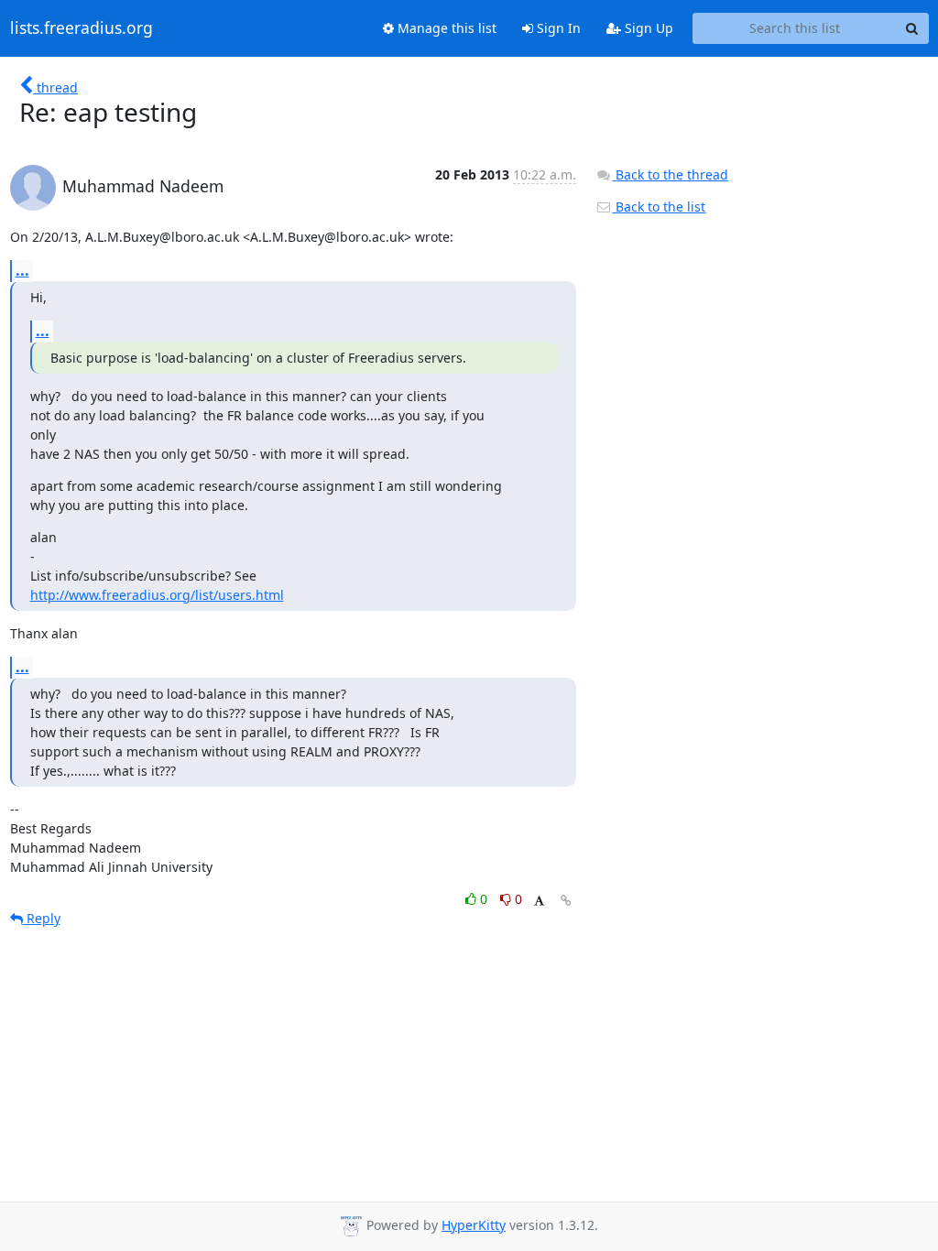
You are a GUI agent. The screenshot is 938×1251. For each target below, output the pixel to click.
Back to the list (658, 206)
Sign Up (647, 28)
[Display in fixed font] (539, 901)
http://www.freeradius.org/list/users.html (157, 595)
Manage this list (445, 28)
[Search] (912, 28)
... (22, 270)
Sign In (557, 28)
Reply (41, 918)
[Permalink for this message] (566, 900)
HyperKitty (474, 1225)
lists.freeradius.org (81, 28)
